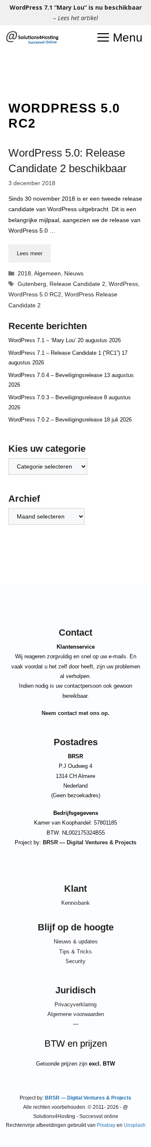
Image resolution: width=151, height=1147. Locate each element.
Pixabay (106, 1125)
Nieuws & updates (76, 941)
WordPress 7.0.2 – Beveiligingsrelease (55, 419)
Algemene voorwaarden (75, 1014)
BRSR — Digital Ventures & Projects (89, 842)
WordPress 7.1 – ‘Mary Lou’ (42, 340)
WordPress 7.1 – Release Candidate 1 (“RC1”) (64, 353)
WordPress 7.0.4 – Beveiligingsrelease (55, 375)
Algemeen (47, 273)
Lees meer (29, 253)
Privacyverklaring (75, 1004)
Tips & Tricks (75, 951)
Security (75, 961)
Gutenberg (32, 283)
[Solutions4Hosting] (32, 37)
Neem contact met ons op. (75, 713)
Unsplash (135, 1125)
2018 (24, 273)
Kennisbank (75, 903)
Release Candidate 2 (77, 283)
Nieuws (73, 273)
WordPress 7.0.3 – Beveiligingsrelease (55, 397)
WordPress (123, 283)
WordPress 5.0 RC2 (34, 294)
